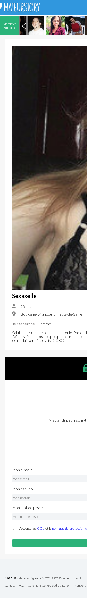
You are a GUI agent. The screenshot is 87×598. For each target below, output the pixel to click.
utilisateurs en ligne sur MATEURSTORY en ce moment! (43, 578)
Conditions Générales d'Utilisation (49, 585)
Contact (10, 585)
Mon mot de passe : (28, 508)
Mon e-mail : (22, 470)
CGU (41, 528)
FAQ (21, 585)
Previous (24, 25)
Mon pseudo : (23, 489)
